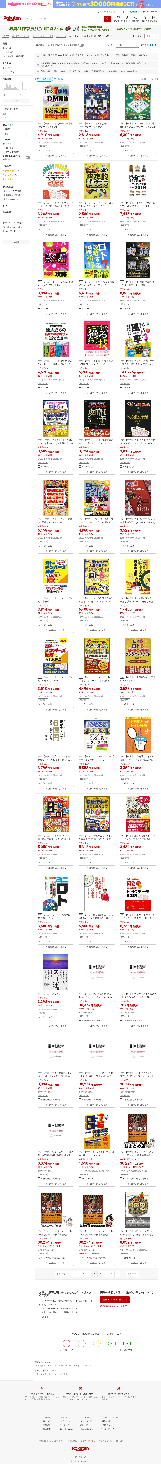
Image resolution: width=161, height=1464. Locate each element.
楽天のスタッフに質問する (115, 1299)
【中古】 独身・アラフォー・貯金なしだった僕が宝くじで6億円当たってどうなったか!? (55, 759)
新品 (4, 114)
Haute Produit (129, 1258)
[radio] (4, 48)
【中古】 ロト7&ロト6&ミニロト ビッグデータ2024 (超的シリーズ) (137, 917)
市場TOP (5, 36)
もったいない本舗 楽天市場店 (53, 1258)
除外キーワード (9, 231)
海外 (11, 125)
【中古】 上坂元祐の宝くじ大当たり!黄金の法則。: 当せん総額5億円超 (137, 601)
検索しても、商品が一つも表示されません (59, 1312)
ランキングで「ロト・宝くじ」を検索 (51, 1374)
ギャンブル (61, 36)
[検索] (108, 19)
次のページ (132, 1274)
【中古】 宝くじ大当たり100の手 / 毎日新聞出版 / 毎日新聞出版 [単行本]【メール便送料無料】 (56, 1155)
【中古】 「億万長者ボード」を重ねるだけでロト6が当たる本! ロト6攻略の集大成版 (96, 838)
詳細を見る (132, 71)
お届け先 (6, 129)
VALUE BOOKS (88, 1179)
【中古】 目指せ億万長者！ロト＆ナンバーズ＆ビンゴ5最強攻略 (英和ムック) (96, 522)
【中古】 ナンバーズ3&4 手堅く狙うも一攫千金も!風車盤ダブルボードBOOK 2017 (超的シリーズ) (138, 364)
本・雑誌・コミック (20, 36)
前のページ (61, 1274)
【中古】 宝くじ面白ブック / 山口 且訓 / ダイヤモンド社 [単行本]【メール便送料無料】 (55, 1076)
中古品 (5, 117)
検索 (17, 101)
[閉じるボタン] (155, 56)
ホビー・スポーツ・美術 (43, 36)
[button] (150, 12)
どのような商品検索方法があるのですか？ (59, 1308)
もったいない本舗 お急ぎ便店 (94, 1258)
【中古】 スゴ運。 (52, 994)
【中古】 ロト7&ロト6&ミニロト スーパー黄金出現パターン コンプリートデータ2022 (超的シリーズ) (56, 206)
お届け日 (6, 140)
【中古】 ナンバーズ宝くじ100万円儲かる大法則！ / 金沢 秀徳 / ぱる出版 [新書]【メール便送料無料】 (138, 997)
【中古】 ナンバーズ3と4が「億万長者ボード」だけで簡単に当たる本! (96, 680)
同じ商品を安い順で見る (55, 156)
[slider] (2, 90)
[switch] (28, 157)
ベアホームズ (46, 150)
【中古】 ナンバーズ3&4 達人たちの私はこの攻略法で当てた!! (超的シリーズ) (55, 364)
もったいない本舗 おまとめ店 (135, 1179)
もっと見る (44, 1317)
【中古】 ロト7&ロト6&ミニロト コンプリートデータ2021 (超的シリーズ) (138, 443)
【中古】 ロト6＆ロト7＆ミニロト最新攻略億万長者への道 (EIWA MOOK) (55, 838)
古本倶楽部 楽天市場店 (91, 1021)
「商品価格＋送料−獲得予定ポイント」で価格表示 (55, 45)
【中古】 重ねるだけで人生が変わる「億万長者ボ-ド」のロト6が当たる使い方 (96, 601)
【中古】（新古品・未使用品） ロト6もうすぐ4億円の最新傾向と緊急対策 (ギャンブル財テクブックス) (138, 1234)
